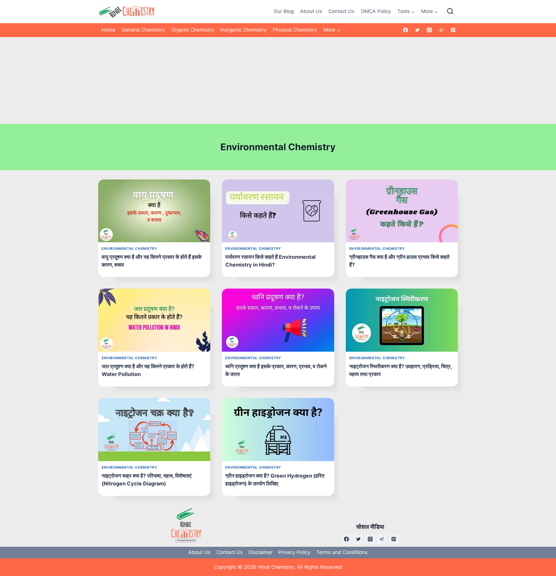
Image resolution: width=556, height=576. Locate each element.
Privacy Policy (294, 552)
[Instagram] (429, 30)
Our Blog (284, 11)
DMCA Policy (376, 11)
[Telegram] (441, 30)
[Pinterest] (453, 30)
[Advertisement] (278, 80)
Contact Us (341, 11)
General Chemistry (143, 30)
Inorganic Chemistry (243, 30)
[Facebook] (406, 30)
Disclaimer (260, 552)
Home (108, 30)
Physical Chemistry (295, 30)
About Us (311, 11)
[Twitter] (418, 30)
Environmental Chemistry (130, 248)
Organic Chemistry (192, 30)
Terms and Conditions (341, 552)
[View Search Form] (450, 11)
